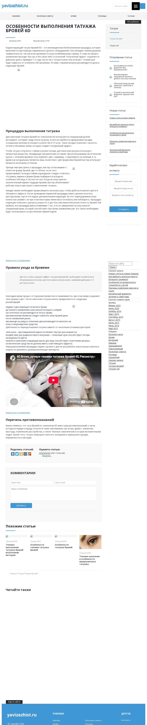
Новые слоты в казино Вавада (122, 118)
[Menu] (136, 6)
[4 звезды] (47, 453)
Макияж (16, 16)
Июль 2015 (114, 322)
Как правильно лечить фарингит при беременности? (123, 68)
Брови (73, 16)
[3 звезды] (45, 453)
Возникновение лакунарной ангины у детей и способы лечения (125, 77)
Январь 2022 (115, 305)
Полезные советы (45, 16)
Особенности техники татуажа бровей (39, 547)
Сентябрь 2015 (116, 317)
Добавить (21, 505)
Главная (13, 573)
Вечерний (113, 340)
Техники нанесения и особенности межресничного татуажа (89, 560)
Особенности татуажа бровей (63, 546)
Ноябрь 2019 (115, 311)
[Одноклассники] (21, 454)
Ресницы (102, 16)
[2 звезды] (42, 453)
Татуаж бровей (31, 573)
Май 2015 (113, 328)
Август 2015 (114, 319)
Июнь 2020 (114, 308)
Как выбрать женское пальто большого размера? (122, 125)
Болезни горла (116, 334)
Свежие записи (116, 360)
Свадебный (114, 357)
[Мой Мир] (25, 454)
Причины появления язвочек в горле (123, 142)
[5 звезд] (49, 453)
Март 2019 (114, 314)
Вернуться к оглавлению (18, 260)
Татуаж (131, 16)
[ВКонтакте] (12, 454)
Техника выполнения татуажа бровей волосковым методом (14, 549)
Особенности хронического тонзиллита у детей (122, 134)
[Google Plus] (29, 454)
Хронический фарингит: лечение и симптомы (120, 151)
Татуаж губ (114, 368)
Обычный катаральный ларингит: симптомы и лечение (124, 86)
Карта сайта (14, 701)
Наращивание (115, 345)
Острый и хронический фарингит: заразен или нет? (124, 94)
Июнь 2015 (114, 325)
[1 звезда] (40, 453)
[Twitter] (17, 454)
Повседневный (116, 348)
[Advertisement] (53, 120)
